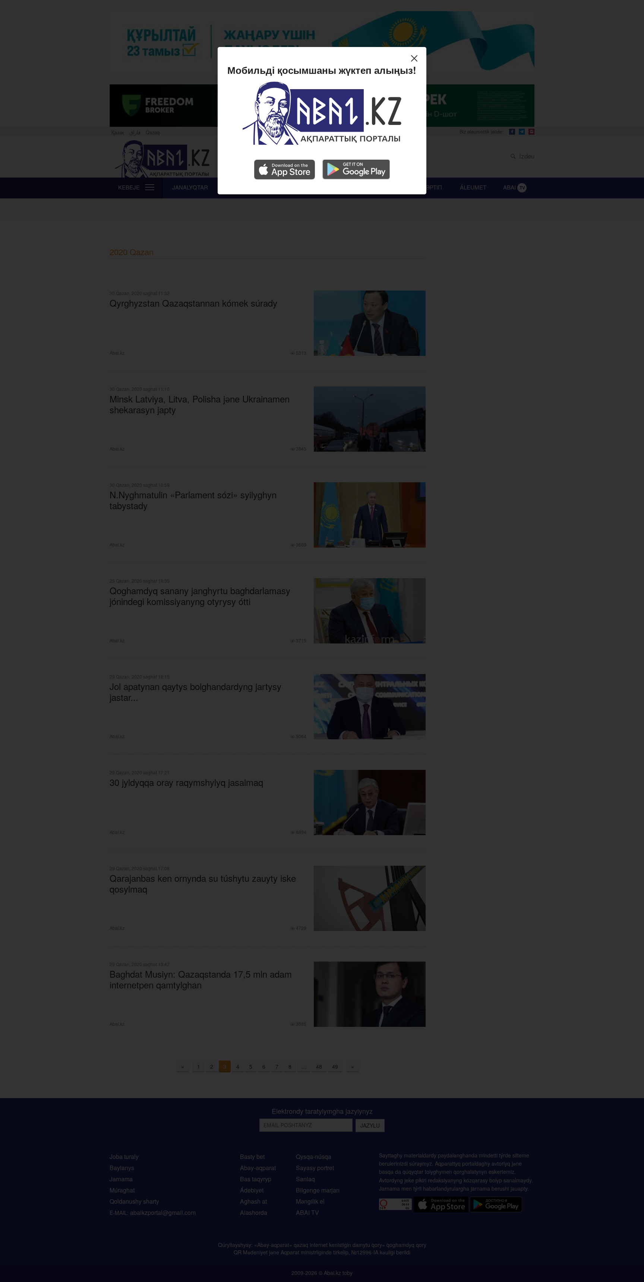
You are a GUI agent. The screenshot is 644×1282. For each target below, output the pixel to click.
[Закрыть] (416, 60)
